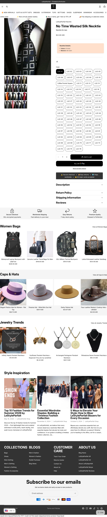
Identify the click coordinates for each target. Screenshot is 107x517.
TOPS (54, 12)
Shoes (6, 456)
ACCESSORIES (98, 12)
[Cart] (104, 6)
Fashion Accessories (11, 471)
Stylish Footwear (34, 460)
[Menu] (2, 6)
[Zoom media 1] (27, 46)
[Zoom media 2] (15, 92)
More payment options (79, 168)
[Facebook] (83, 508)
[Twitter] (98, 508)
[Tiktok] (94, 508)
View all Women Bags (99, 227)
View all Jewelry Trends (99, 323)
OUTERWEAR (46, 12)
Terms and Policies (53, 508)
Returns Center (59, 460)
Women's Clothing (10, 467)
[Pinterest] (101, 508)
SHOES (69, 12)
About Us (57, 467)
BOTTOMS (61, 12)
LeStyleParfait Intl (85, 460)
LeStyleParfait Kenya (86, 467)
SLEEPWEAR (77, 12)
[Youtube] (90, 508)
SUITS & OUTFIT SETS (24, 12)
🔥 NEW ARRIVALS (8, 12)
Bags (6, 453)
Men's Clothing (9, 463)
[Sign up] (75, 493)
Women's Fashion (35, 456)
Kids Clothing (8, 460)
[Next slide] (23, 244)
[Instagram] (87, 508)
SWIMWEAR (87, 12)
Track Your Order (60, 456)
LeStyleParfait (13, 508)
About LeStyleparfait (86, 463)
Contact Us (57, 463)
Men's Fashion (34, 453)
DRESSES (36, 12)
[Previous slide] (3, 244)
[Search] (7, 6)
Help (55, 471)
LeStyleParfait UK (85, 456)
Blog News (32, 463)
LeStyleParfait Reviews (86, 471)
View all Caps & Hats (100, 275)
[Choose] (23, 254)
